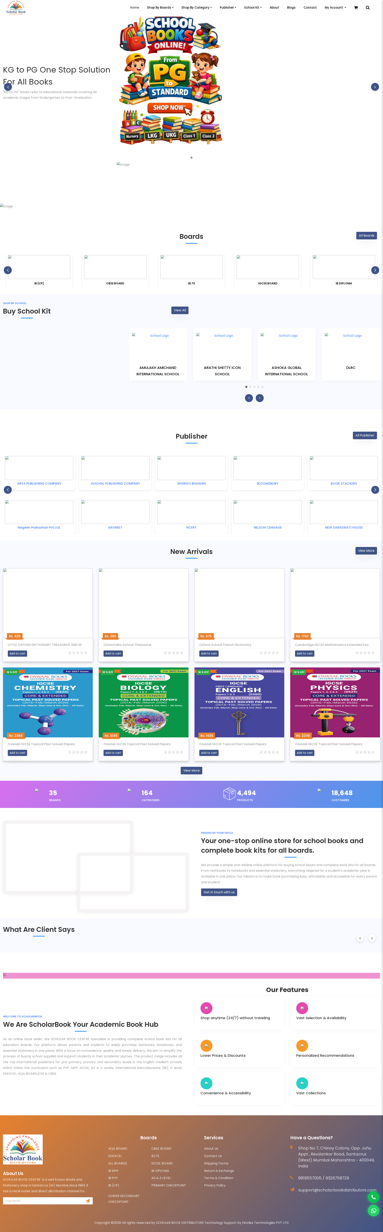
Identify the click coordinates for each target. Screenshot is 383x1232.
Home (134, 7)
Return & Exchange (219, 1170)
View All (180, 310)
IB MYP (113, 1170)
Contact (310, 7)
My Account (334, 7)
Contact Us (213, 1156)
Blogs (291, 7)
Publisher (227, 7)
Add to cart (17, 653)
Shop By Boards (159, 7)
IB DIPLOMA (160, 1170)
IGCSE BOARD (162, 1163)
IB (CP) (113, 1185)
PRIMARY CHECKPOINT (168, 1185)
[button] (191, 158)
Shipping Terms (216, 1163)
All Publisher (364, 435)
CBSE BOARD (161, 1148)
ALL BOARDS (117, 1163)
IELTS (155, 1156)
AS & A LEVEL (161, 1178)
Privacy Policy (215, 1185)
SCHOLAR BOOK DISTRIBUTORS (180, 1222)
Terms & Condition (218, 1178)
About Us (211, 1148)
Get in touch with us (219, 892)
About (274, 7)
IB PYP (113, 1178)
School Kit (251, 7)
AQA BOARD (117, 1148)
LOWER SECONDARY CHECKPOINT (123, 1199)
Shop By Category (195, 7)
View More (366, 550)
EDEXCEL (115, 1156)
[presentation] (8, 87)
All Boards (366, 235)
